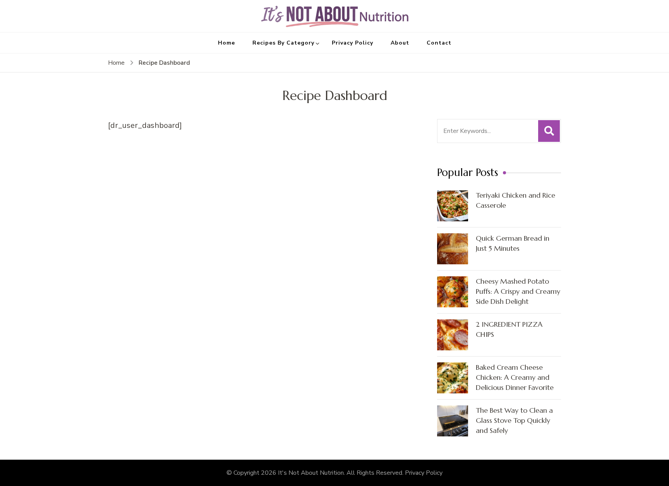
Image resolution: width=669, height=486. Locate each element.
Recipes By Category (283, 43)
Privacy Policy (352, 43)
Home (226, 43)
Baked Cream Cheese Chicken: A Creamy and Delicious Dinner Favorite (515, 377)
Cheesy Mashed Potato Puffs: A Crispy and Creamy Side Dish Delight (518, 291)
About (400, 43)
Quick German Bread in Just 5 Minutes (512, 243)
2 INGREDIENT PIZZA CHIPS (509, 329)
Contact (439, 43)
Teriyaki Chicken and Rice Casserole (515, 200)
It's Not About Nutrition (311, 473)
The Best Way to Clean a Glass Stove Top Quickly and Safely (514, 420)
